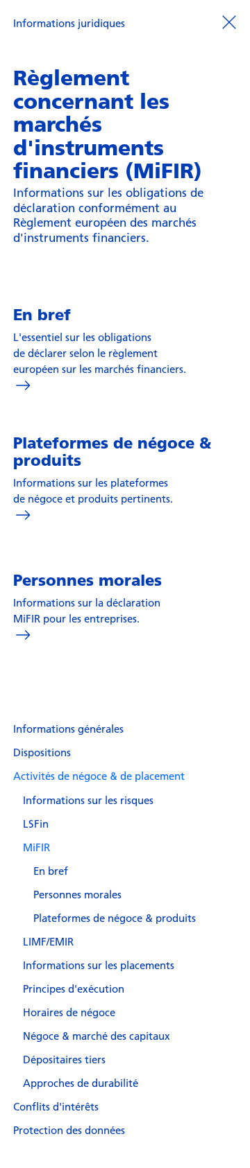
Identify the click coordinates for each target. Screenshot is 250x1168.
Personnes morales (77, 894)
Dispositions (42, 752)
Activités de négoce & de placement (99, 776)
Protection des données (69, 1130)
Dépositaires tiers (64, 1059)
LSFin (36, 823)
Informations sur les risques (88, 800)
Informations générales (68, 728)
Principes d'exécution (73, 988)
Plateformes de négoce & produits (114, 918)
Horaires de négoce (69, 1012)
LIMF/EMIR (48, 941)
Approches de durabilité (80, 1083)
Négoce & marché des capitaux (96, 1036)
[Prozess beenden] (229, 21)
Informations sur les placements (98, 965)
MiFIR (36, 847)
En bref (50, 871)
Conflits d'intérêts (56, 1106)
